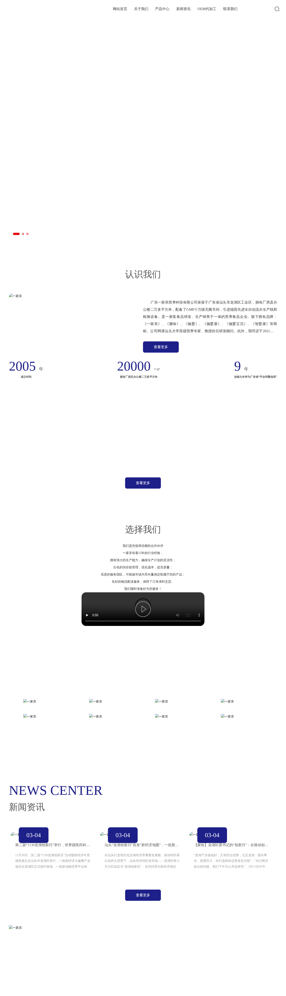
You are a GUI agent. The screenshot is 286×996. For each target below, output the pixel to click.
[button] (16, 234)
